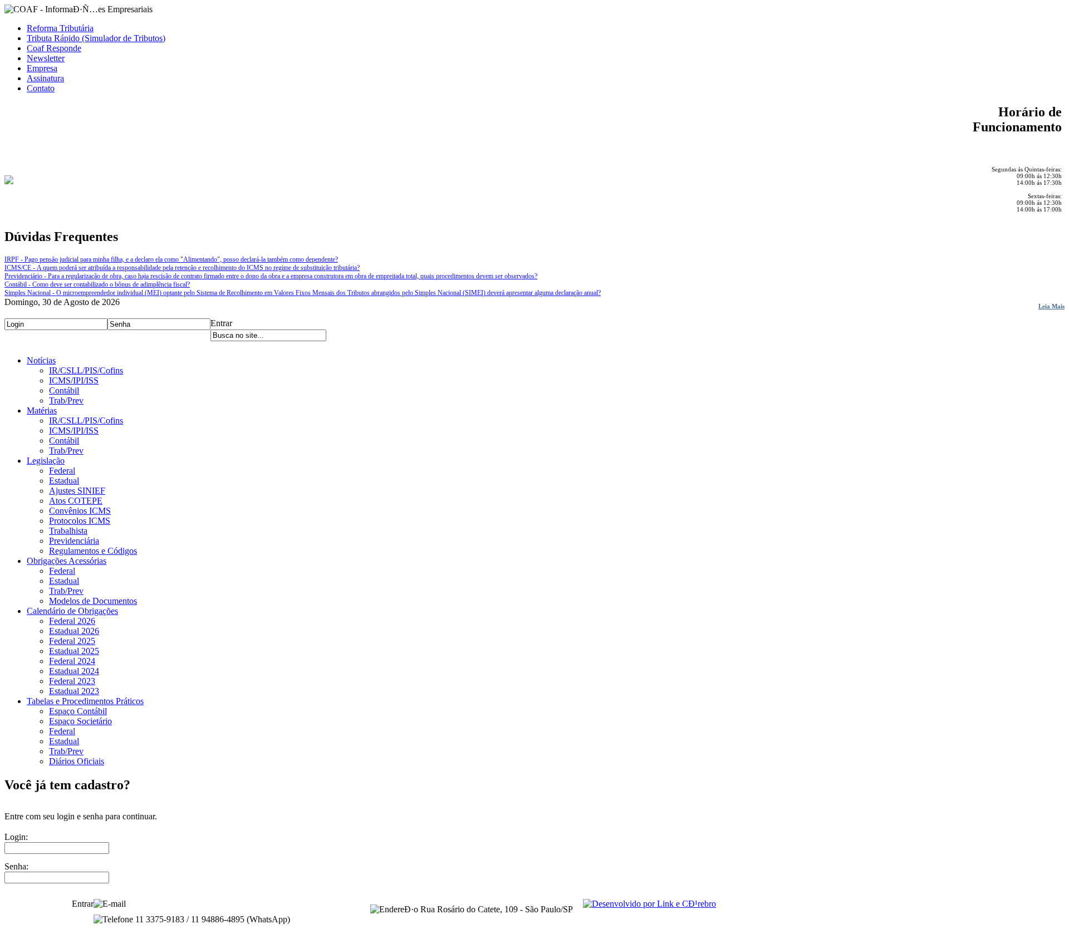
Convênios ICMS (80, 510)
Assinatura (45, 78)
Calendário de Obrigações (72, 611)
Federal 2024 (72, 661)
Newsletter (46, 58)
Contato (41, 88)
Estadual (64, 480)
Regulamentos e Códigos (93, 551)
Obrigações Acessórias (66, 561)
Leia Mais (1051, 306)
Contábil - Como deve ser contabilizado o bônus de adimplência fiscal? (97, 284)
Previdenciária (74, 540)
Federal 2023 (72, 681)
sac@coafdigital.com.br (169, 903)
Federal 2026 (72, 621)
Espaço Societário (80, 721)
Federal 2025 (72, 641)
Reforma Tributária (60, 28)
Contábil (64, 390)
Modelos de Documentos (93, 601)
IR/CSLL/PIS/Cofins (86, 370)
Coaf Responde (54, 48)
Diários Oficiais (76, 761)
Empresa (42, 68)
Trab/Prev (66, 400)
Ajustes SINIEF (77, 490)
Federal (62, 470)
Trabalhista (68, 530)
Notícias (41, 360)
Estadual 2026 (74, 631)
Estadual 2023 (74, 691)
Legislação (46, 460)
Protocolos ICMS (79, 520)
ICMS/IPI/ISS (74, 380)
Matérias (42, 410)
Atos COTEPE (75, 500)
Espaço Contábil (78, 711)
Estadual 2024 (74, 671)
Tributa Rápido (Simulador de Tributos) (96, 38)
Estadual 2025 (74, 651)
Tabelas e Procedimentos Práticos (85, 701)
